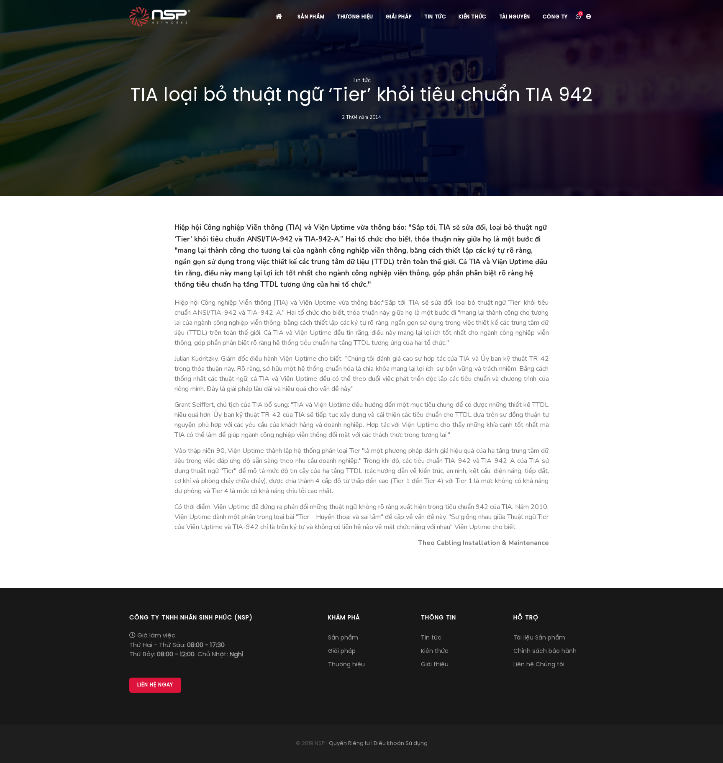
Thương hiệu (355, 17)
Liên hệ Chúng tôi (538, 665)
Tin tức (435, 17)
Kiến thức (472, 17)
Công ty (555, 17)
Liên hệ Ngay (155, 685)
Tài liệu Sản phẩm (539, 638)
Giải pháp (399, 17)
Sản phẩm (310, 17)
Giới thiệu (435, 665)
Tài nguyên (514, 17)
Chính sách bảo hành (545, 651)
